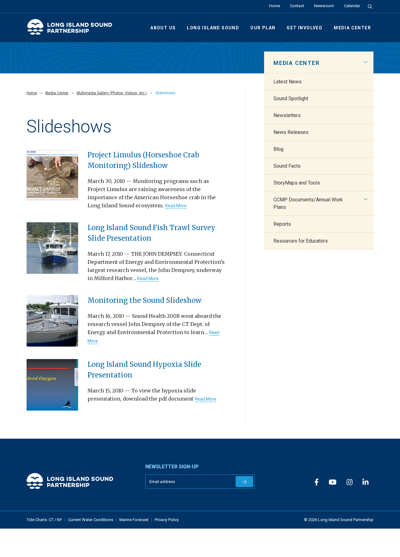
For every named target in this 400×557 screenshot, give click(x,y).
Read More (176, 205)
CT (51, 519)
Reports (282, 224)
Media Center (352, 27)
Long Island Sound (213, 27)
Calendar (352, 5)
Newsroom (324, 5)
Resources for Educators (300, 241)
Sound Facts (287, 166)
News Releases (290, 132)
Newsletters (287, 115)
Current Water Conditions (90, 519)
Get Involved (304, 27)
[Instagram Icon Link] (350, 482)
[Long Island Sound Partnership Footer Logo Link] (81, 481)
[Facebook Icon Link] (316, 482)
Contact (297, 5)
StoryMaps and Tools (296, 183)
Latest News (287, 82)
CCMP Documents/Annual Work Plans (308, 203)
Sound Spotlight (290, 98)
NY (59, 519)
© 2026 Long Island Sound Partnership (338, 519)
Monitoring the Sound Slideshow (145, 300)
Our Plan (262, 27)
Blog (278, 149)
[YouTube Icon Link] (333, 482)
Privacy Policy (167, 519)
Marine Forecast (133, 519)
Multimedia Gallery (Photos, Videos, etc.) (112, 93)
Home (274, 5)
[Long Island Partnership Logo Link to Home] (72, 29)
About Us (163, 27)
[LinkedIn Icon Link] (365, 482)
